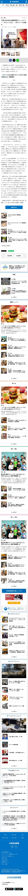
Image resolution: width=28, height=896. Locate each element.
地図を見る (14, 207)
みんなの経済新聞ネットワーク (14, 878)
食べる (7, 5)
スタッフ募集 (4, 863)
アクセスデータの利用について (8, 856)
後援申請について (5, 861)
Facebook (12, 846)
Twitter (15, 846)
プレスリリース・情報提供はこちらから (10, 854)
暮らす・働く (21, 5)
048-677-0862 (5, 69)
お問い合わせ (4, 858)
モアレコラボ (5, 245)
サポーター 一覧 (14, 602)
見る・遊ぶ (12, 5)
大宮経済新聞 (14, 2)
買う (17, 5)
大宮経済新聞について (6, 852)
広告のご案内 (4, 860)
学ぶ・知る (3, 17)
